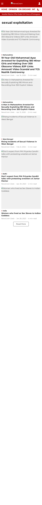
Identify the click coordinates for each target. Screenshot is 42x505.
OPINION (13, 9)
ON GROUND (24, 9)
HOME (4, 9)
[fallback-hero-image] (21, 41)
